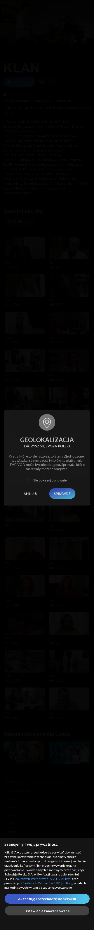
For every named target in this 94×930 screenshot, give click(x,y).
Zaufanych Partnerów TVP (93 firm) (47, 883)
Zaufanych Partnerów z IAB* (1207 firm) (43, 879)
